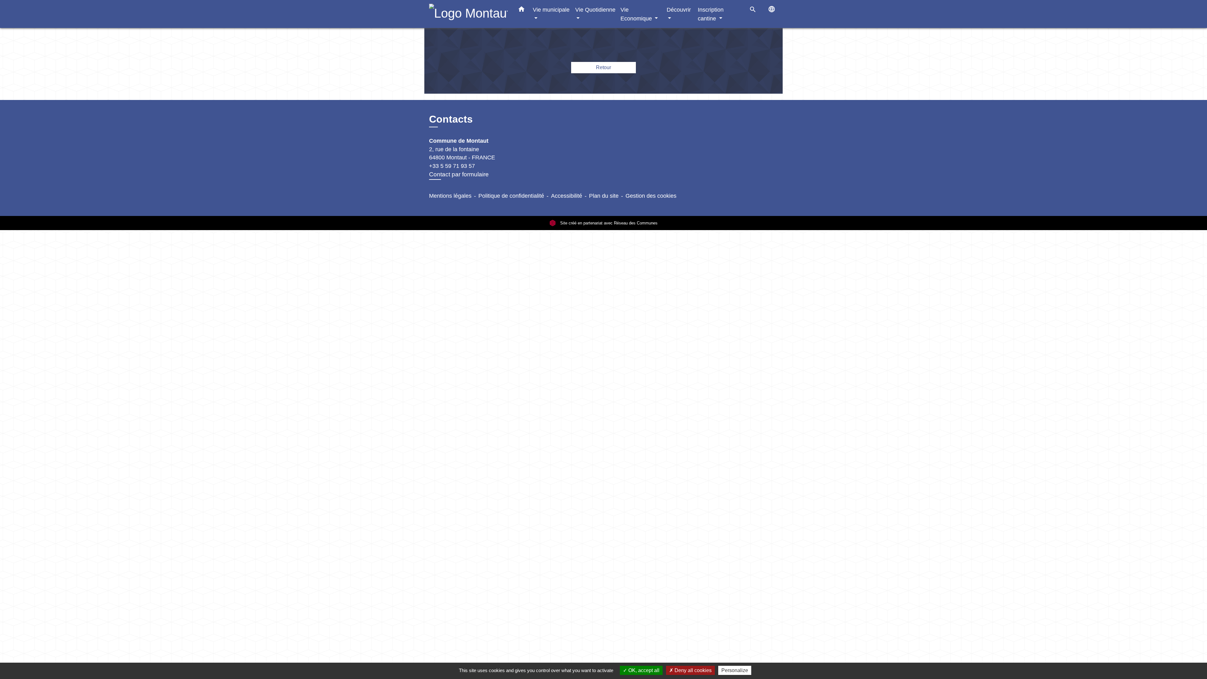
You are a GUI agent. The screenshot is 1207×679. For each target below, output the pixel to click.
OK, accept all (643, 670)
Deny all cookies (692, 670)
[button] (521, 10)
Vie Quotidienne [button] (595, 9)
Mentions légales (450, 196)
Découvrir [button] (679, 9)
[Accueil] (468, 14)
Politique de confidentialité (511, 196)
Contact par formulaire (459, 174)
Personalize (734, 670)
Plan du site (604, 196)
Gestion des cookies (651, 196)
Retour (603, 67)
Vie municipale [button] (551, 9)
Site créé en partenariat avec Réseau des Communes (608, 223)
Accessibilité (566, 196)
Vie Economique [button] (636, 14)
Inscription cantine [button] (711, 14)
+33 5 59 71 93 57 (452, 166)
